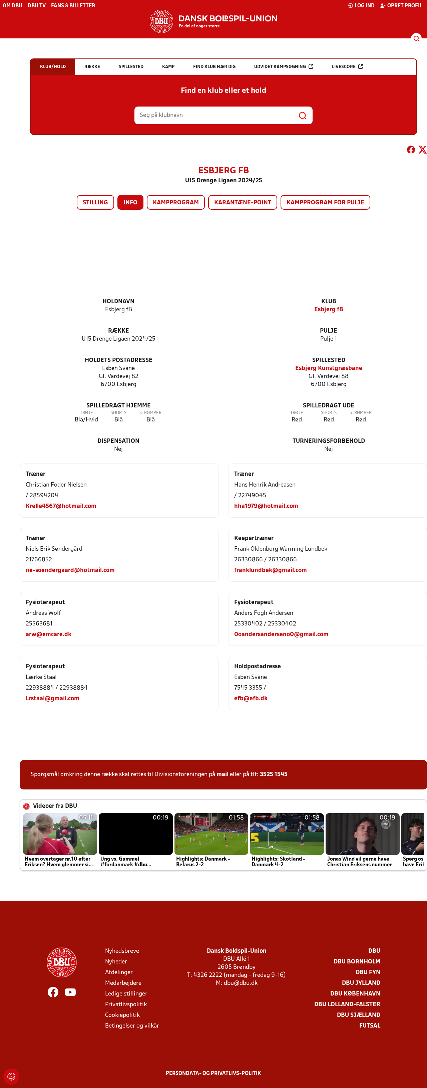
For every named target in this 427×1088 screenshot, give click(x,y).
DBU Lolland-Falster (347, 1005)
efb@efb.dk (251, 699)
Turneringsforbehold (329, 441)
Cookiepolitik (122, 1015)
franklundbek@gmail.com (270, 570)
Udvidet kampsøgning (280, 67)
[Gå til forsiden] (213, 21)
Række (118, 331)
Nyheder (116, 962)
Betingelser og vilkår (132, 1026)
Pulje (328, 331)
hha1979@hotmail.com (266, 506)
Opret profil (404, 6)
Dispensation (118, 441)
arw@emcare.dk (48, 635)
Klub (328, 302)
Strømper (150, 413)
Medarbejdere (123, 983)
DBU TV (37, 6)
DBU (374, 951)
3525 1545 (274, 774)
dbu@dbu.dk (241, 983)
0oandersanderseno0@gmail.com (281, 635)
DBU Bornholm (357, 962)
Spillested (328, 360)
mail (223, 774)
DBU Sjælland (358, 1015)
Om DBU (12, 6)
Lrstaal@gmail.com (52, 699)
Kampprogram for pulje (325, 203)
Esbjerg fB (328, 310)
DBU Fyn (368, 972)
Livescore (344, 67)
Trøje (86, 413)
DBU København (355, 994)
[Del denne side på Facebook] (411, 151)
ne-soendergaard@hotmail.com (70, 570)
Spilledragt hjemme (118, 406)
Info (130, 203)
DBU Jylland (361, 983)
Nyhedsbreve (122, 951)
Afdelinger (119, 972)
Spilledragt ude (328, 406)
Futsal (369, 1026)
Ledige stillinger (126, 994)
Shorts (118, 413)
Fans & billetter (73, 6)
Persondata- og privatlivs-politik (213, 1073)
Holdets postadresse (118, 360)
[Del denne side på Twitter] (422, 151)
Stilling (95, 203)
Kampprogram (176, 203)
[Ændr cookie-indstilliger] (11, 1077)
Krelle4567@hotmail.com (61, 506)
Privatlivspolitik (126, 1005)
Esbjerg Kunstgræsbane (328, 368)
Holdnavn (118, 302)
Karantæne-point (242, 203)
